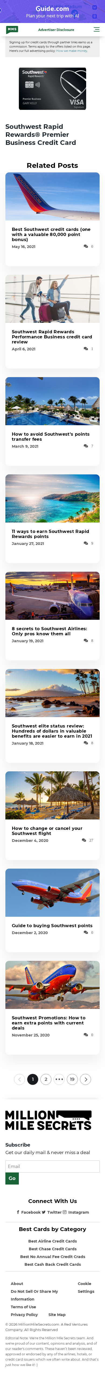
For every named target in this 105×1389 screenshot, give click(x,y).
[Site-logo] (12, 29)
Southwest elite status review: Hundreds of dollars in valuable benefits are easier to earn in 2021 (52, 731)
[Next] (85, 1079)
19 (72, 1079)
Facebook (31, 1212)
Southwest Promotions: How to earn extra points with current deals (48, 1023)
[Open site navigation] (97, 30)
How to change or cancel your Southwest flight (47, 831)
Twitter (54, 1212)
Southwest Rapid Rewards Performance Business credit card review (52, 337)
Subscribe (17, 1145)
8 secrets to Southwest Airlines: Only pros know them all (49, 631)
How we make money (71, 51)
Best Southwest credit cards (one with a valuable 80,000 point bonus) (51, 234)
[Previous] (19, 1079)
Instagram (78, 1212)
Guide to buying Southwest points (52, 925)
